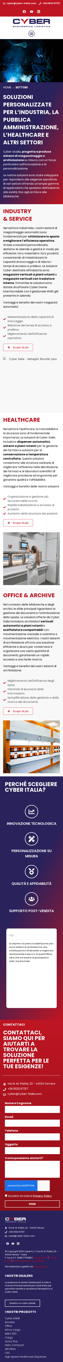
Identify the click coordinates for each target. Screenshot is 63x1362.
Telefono (12, 1131)
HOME (7, 87)
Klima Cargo (12, 1330)
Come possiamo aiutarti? (24, 1158)
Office (8, 1326)
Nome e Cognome (18, 1103)
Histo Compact (14, 1345)
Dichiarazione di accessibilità (28, 1260)
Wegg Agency (41, 1266)
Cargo (9, 1337)
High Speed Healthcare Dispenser (26, 1356)
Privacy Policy (42, 1196)
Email (9, 1117)
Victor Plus (11, 1341)
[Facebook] (24, 11)
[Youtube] (31, 11)
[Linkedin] (39, 11)
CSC (7, 1353)
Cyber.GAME (12, 1318)
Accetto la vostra (30, 1196)
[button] (31, 34)
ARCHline (10, 1349)
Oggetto (11, 1144)
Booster (10, 1322)
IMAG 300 (10, 1333)
